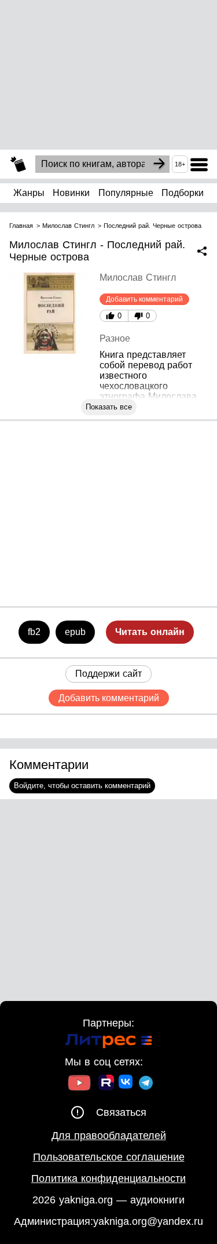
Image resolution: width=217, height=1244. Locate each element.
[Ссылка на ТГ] (146, 1084)
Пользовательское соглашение (109, 1157)
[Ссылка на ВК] (126, 1084)
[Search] (159, 164)
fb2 (34, 632)
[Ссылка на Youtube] (79, 1084)
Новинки (71, 193)
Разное (115, 338)
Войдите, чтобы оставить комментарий (82, 785)
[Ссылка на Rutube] (106, 1084)
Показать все (109, 406)
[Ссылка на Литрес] (108, 1042)
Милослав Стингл (138, 277)
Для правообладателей (109, 1135)
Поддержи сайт (108, 674)
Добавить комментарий (144, 299)
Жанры (29, 193)
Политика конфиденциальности (108, 1178)
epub (75, 632)
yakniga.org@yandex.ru (148, 1221)
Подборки (182, 193)
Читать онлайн (150, 632)
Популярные (125, 193)
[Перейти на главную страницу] (18, 164)
